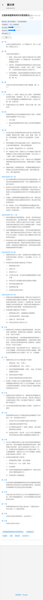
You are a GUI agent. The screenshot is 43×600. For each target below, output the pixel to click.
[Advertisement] (21, 568)
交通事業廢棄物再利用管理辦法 (13, 532)
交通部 (4, 536)
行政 (11, 536)
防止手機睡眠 (14, 25)
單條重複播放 (22, 22)
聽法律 (10, 4)
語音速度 (5, 27)
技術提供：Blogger (21, 595)
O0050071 (25, 536)
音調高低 (5, 30)
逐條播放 (13, 22)
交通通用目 (30, 532)
